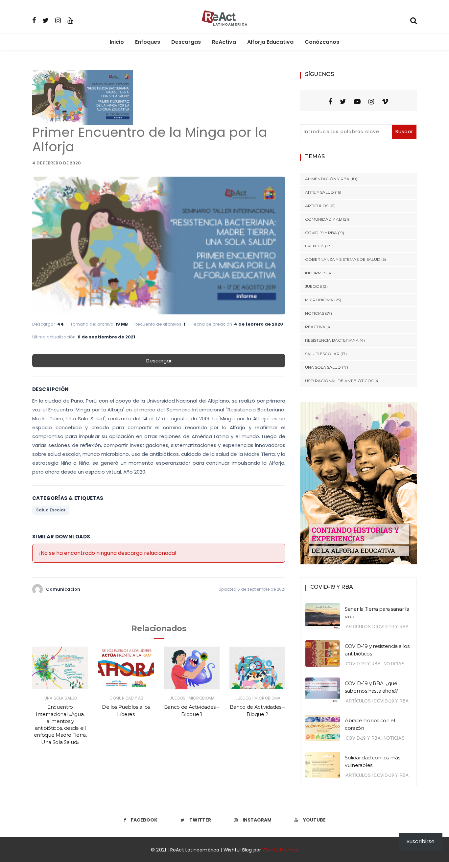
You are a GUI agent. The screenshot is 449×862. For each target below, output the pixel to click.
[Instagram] (58, 20)
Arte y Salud (319, 192)
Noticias (314, 313)
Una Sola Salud (60, 698)
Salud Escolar (50, 510)
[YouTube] (357, 102)
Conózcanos (322, 42)
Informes (315, 272)
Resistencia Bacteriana (332, 340)
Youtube (314, 820)
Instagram (257, 820)
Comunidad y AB (126, 698)
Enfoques (147, 42)
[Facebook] (34, 20)
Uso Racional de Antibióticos (339, 380)
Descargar (159, 360)
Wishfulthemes (280, 850)
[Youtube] (70, 20)
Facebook (144, 820)
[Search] (413, 20)
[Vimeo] (385, 102)
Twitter (200, 820)
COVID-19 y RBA (321, 232)
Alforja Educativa (270, 42)
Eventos (314, 245)
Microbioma (202, 698)
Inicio (117, 42)
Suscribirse (421, 841)
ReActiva (224, 42)
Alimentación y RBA (327, 178)
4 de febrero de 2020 (56, 163)
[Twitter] (45, 20)
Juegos (178, 698)
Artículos (316, 205)
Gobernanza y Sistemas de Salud (342, 259)
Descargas (186, 42)
